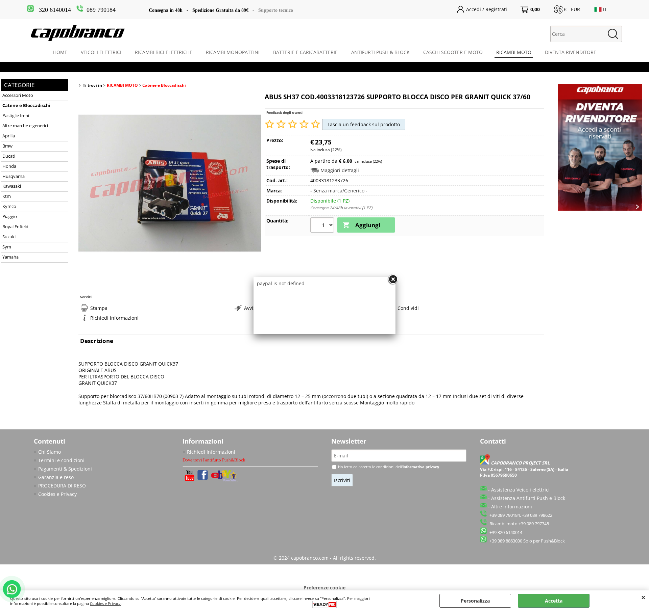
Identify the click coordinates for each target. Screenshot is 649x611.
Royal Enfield (15, 227)
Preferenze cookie (324, 587)
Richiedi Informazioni (211, 452)
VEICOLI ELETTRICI (101, 52)
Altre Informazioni (511, 506)
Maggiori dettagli (339, 170)
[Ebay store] (224, 480)
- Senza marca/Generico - (338, 190)
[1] (323, 225)
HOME (60, 52)
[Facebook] (203, 478)
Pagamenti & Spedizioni (65, 469)
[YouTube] (189, 479)
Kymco (9, 206)
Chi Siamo (49, 452)
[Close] (393, 279)
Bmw (7, 146)
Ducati (8, 156)
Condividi (408, 308)
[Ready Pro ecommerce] (324, 604)
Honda (9, 166)
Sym (6, 247)
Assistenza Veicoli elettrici (520, 489)
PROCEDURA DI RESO (62, 485)
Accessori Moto (17, 95)
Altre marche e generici (25, 126)
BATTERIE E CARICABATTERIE (305, 52)
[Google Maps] (485, 463)
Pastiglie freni (15, 115)
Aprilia (8, 136)
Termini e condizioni (61, 460)
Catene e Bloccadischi (26, 105)
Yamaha (10, 257)
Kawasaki (11, 186)
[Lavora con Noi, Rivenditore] (600, 209)
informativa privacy (421, 466)
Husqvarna (13, 176)
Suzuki (9, 237)
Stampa (98, 308)
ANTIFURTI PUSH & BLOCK (380, 52)
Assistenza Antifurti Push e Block (528, 498)
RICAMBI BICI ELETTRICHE (163, 52)
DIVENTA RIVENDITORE (570, 52)
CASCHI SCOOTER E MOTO (453, 52)
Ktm (6, 196)
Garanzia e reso (56, 477)
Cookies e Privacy (57, 494)
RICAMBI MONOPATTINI (233, 52)
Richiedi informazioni (114, 318)
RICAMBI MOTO (513, 52)
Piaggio (9, 216)
